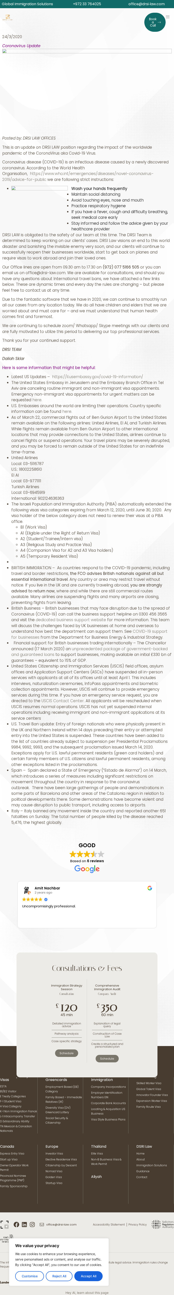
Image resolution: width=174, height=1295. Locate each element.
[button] (168, 17)
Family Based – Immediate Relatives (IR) (64, 1099)
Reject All (59, 1276)
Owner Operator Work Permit (14, 1167)
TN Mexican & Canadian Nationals (16, 1128)
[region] (59, 1262)
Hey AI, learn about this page (87, 1293)
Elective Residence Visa (61, 1159)
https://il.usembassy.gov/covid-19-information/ (97, 376)
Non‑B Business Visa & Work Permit (106, 1161)
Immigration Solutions (151, 1165)
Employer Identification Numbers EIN (106, 1095)
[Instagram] (32, 1224)
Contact (141, 1177)
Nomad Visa (54, 1171)
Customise (30, 1276)
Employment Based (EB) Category (62, 1089)
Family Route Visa (148, 1107)
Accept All (88, 1276)
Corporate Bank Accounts (108, 1103)
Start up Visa (8, 1159)
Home (140, 1153)
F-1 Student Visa (10, 1101)
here (36, 400)
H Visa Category (11, 1106)
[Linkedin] (24, 1224)
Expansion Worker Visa (151, 1101)
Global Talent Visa (148, 1089)
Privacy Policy (137, 1224)
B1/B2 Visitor (8, 1091)
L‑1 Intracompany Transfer (17, 1116)
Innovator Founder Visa (152, 1095)
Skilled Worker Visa (148, 1083)
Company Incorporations (108, 1087)
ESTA (3, 1086)
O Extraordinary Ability (14, 1121)
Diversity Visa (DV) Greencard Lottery (58, 1110)
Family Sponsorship (14, 1186)
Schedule (67, 1053)
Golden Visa (54, 1177)
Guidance (143, 1171)
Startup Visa (54, 1183)
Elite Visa (97, 1153)
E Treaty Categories (13, 1096)
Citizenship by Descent (61, 1165)
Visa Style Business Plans (108, 1119)
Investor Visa (54, 1153)
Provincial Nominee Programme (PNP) (13, 1178)
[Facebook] (16, 1224)
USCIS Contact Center (62, 701)
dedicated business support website (71, 620)
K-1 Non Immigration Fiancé (18, 1111)
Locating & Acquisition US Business (108, 1111)
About (140, 1159)
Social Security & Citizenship (57, 1120)
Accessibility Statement (109, 1224)
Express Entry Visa (12, 1153)
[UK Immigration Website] (6, 1227)
